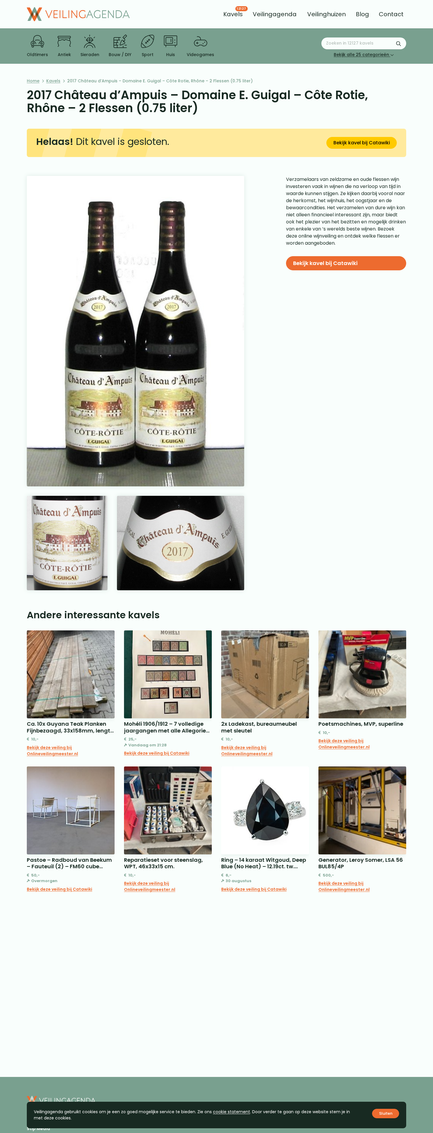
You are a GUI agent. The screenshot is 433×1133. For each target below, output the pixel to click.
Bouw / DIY (120, 55)
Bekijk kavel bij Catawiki (361, 142)
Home (33, 81)
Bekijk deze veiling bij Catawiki (156, 753)
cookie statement (231, 1112)
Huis (170, 55)
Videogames (200, 55)
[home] (78, 14)
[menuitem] (233, 14)
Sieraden (89, 55)
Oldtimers (37, 55)
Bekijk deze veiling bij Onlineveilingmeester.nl (52, 751)
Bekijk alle (361, 55)
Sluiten (385, 1113)
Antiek (64, 55)
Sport (147, 55)
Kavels (53, 81)
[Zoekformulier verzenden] (398, 43)
